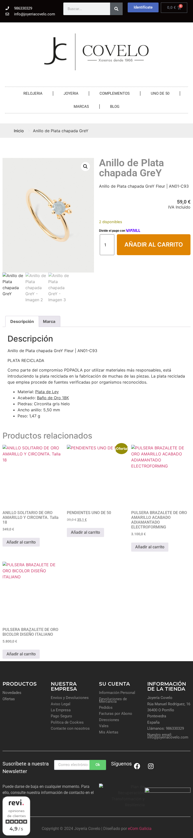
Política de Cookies (67, 722)
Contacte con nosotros (70, 728)
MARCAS (81, 106)
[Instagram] (150, 766)
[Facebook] (137, 766)
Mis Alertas (108, 732)
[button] (85, 166)
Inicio (19, 130)
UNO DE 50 (160, 93)
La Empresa (61, 710)
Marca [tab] (49, 321)
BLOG (114, 106)
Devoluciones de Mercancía (113, 700)
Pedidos (106, 707)
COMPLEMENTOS (115, 93)
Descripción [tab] (22, 321)
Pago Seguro (61, 716)
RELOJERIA (32, 93)
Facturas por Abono (115, 713)
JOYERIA (71, 93)
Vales (104, 726)
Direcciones (109, 720)
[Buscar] (116, 9)
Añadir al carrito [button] (21, 542)
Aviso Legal (60, 704)
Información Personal (117, 692)
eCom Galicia (140, 828)
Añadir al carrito (153, 244)
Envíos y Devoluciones (70, 697)
